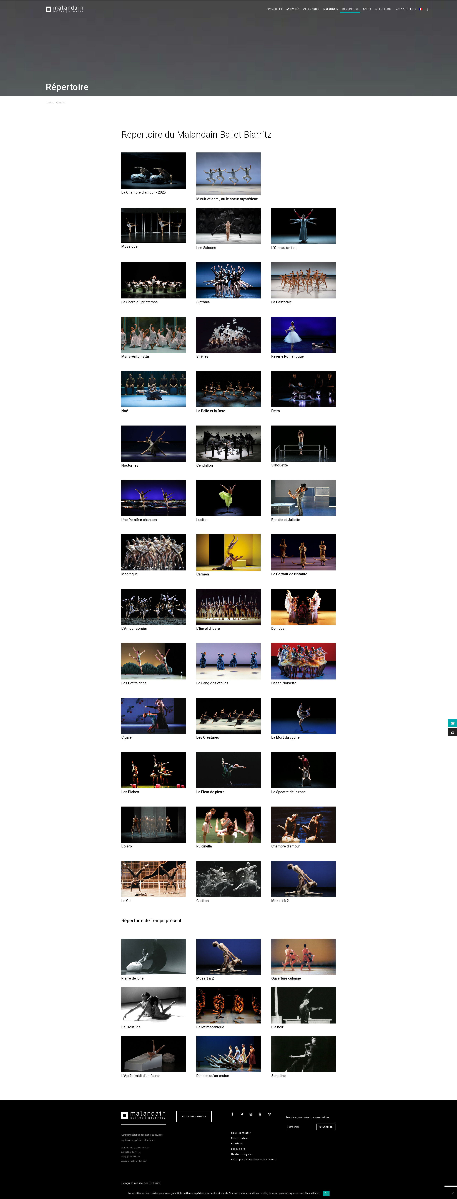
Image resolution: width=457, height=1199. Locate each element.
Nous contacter (241, 1132)
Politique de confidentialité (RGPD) (254, 1159)
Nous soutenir (240, 1138)
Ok (326, 1193)
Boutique (237, 1143)
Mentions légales (242, 1154)
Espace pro (238, 1148)
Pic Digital (155, 1183)
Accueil (49, 103)
